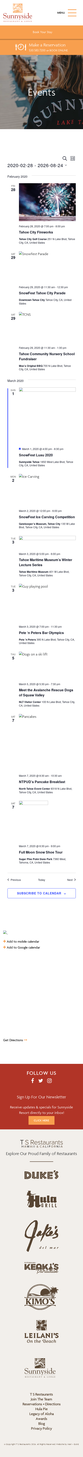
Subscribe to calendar (39, 893)
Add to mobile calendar (22, 941)
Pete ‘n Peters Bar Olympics (41, 632)
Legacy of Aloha (41, 1414)
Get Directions (13, 1040)
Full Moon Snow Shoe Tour (41, 852)
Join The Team (41, 1399)
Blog (41, 1423)
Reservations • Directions (42, 1404)
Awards (41, 1418)
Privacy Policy (41, 1428)
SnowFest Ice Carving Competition (47, 516)
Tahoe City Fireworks (36, 232)
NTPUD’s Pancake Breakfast (42, 781)
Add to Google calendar (23, 947)
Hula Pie (41, 1409)
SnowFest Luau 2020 (36, 455)
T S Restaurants (41, 1394)
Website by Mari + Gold (67, 1444)
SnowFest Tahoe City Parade (42, 293)
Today (41, 879)
